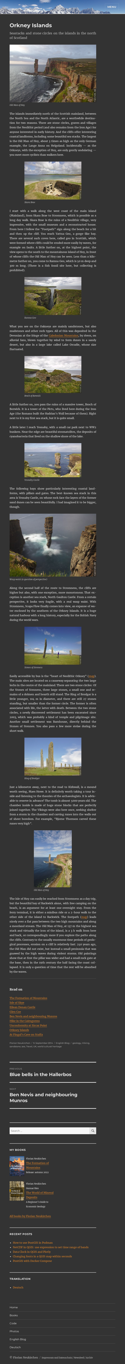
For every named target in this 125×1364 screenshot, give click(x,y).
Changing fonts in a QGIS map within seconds (42, 1256)
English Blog (62, 1043)
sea (23, 1046)
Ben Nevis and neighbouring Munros (33, 1016)
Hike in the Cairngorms (25, 1020)
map (91, 676)
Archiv (89, 1357)
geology (76, 1043)
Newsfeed (79, 1357)
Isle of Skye (17, 1002)
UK (34, 1046)
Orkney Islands (19, 1030)
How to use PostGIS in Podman (33, 1242)
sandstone (15, 1046)
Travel (29, 1046)
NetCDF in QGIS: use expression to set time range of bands (51, 1247)
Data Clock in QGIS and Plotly (32, 1251)
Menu (111, 6)
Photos (14, 1331)
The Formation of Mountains (28, 998)
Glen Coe (15, 1011)
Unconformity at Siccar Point (28, 1025)
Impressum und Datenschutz (57, 1357)
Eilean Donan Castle (22, 1007)
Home (14, 1307)
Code (13, 1323)
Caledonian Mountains (63, 335)
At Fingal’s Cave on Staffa (26, 1034)
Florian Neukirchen (20, 1043)
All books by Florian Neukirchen (30, 1216)
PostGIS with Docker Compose (32, 1261)
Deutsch (18, 1287)
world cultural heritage (49, 1046)
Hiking (85, 1043)
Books (14, 1315)
